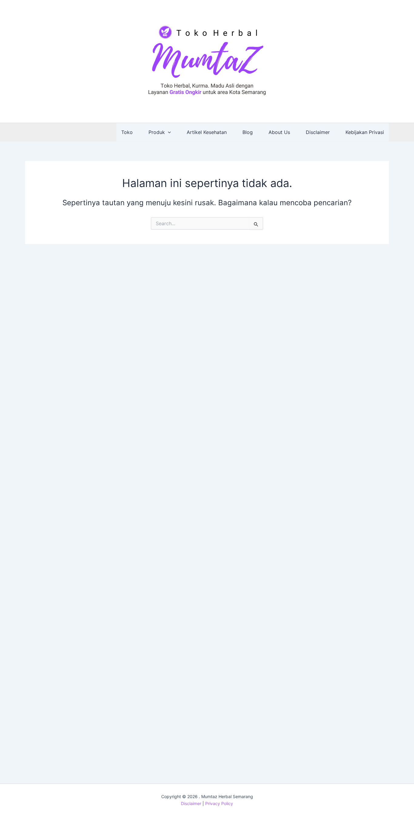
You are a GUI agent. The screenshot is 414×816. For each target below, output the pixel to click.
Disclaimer (318, 132)
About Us (279, 132)
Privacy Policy (219, 803)
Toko (127, 132)
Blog (247, 132)
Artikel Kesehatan (207, 132)
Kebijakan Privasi (365, 132)
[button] (168, 132)
